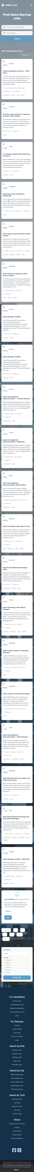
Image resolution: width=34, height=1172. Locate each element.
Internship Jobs (17, 1064)
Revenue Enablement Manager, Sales (15, 568)
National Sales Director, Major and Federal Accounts (16, 779)
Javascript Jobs (17, 1099)
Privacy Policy (17, 1134)
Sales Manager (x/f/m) (11, 317)
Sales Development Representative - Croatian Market (16, 398)
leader (18, 254)
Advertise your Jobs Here (17, 1123)
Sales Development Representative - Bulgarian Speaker (14, 441)
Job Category (6, 949)
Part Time (7, 970)
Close (16, 1170)
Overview (17, 1025)
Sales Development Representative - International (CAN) (15, 736)
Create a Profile (17, 1029)
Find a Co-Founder (17, 1036)
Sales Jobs (17, 1061)
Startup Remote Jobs (17, 1004)
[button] (17, 953)
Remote (7, 972)
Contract (7, 962)
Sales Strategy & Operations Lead (16, 526)
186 (20, 934)
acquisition (6, 95)
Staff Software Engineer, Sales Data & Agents (15, 274)
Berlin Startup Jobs (17, 1078)
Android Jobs (17, 1114)
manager (5, 337)
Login (17, 1015)
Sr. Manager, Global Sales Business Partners (16, 155)
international (15, 759)
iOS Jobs (17, 1110)
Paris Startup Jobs (17, 1089)
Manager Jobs (17, 1057)
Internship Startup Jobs (17, 1012)
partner (13, 95)
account (5, 254)
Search (17, 39)
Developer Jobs (17, 1050)
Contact (17, 1127)
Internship (8, 967)
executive (12, 254)
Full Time (7, 965)
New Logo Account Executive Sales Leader (17, 235)
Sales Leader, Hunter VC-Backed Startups (15, 651)
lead (4, 548)
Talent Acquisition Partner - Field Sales (16, 72)
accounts (5, 799)
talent (23, 95)
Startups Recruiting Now (17, 1008)
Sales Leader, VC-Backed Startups (16, 693)
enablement (6, 588)
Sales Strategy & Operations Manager (14, 608)
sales (18, 95)
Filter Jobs (17, 977)
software (14, 297)
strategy (22, 548)
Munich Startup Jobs (17, 1074)
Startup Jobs (17, 1001)
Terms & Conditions (17, 1138)
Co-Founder (8, 960)
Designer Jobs (17, 1053)
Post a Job (17, 1033)
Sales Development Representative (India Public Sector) (14, 484)
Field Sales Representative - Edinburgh (14, 195)
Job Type (5, 957)
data (4, 297)
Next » (6, 939)
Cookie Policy (17, 1131)
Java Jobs (17, 1103)
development (6, 421)
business (5, 175)
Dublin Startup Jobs (17, 1085)
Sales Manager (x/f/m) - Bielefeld (16, 859)
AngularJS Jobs (17, 1106)
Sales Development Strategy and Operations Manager (16, 817)
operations (10, 548)
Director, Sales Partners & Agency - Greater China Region (17, 115)
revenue (14, 588)
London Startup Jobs (17, 1082)
